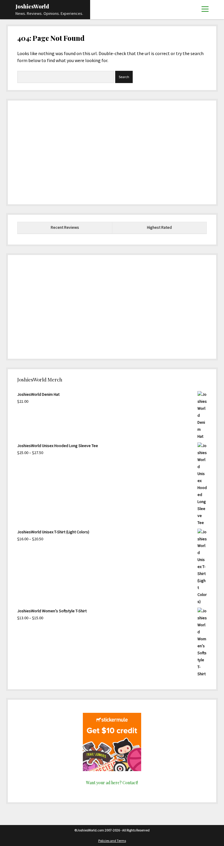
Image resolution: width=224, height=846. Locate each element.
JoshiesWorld (32, 6)
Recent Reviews (65, 227)
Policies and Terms (112, 840)
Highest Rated (159, 227)
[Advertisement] (111, 150)
